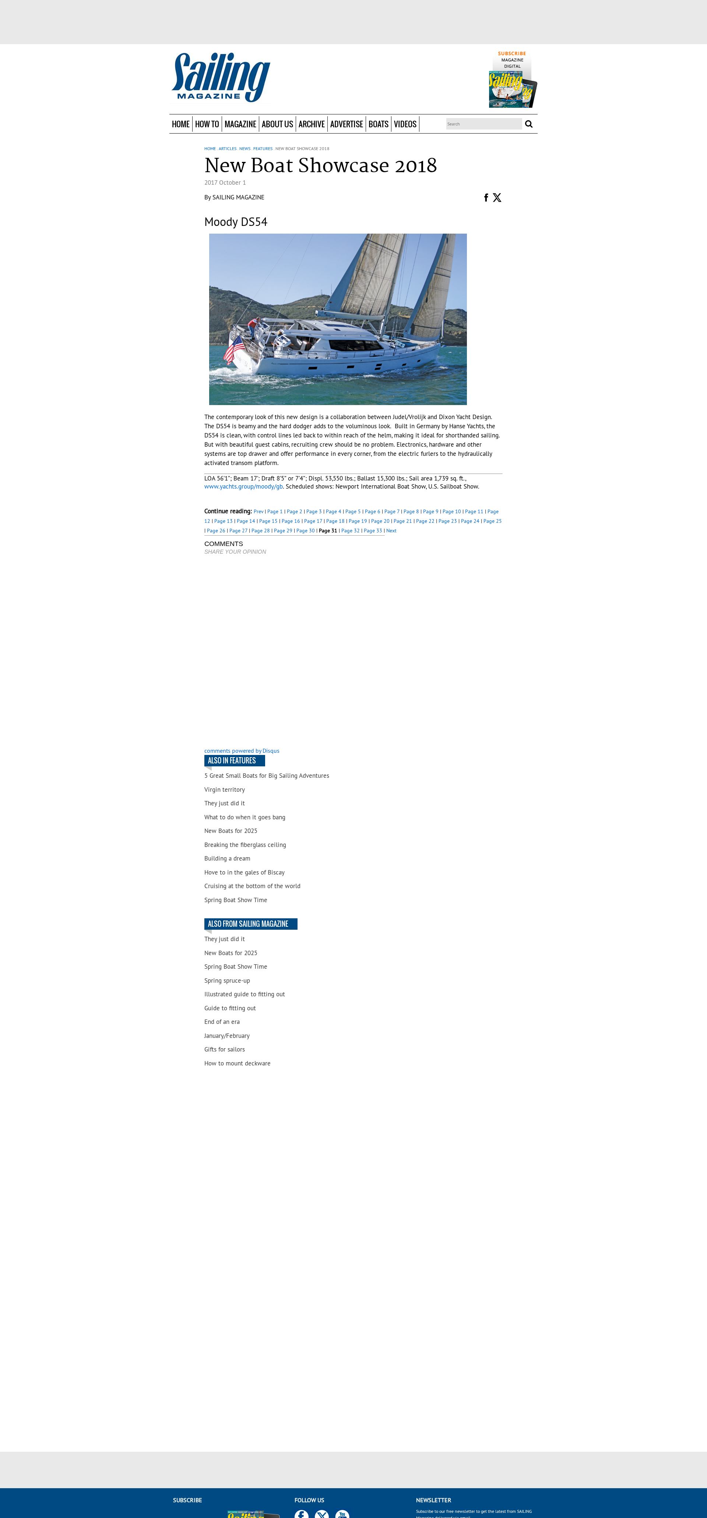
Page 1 (275, 511)
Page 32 (350, 530)
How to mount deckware (237, 1063)
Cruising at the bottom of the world (252, 886)
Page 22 (425, 521)
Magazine (240, 124)
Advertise (346, 124)
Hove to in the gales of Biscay (244, 872)
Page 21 (403, 521)
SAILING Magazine (238, 197)
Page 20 (380, 521)
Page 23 (448, 521)
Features (262, 148)
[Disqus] (294, 652)
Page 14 (246, 521)
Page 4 (333, 511)
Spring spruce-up (227, 980)
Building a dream (227, 858)
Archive (312, 124)
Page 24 (470, 521)
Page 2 (294, 511)
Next (391, 530)
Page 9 (431, 511)
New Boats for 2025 (230, 831)
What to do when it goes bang (244, 817)
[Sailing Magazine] (220, 78)
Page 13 (223, 521)
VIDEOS (405, 124)
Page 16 (291, 521)
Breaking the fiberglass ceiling (245, 845)
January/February (227, 1036)
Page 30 (305, 530)
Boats (378, 124)
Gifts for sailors (224, 1049)
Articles (227, 148)
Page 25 (492, 521)
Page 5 (353, 511)
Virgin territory (224, 789)
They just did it (224, 803)
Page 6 (372, 511)
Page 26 (216, 530)
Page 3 (314, 511)
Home (181, 124)
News (244, 148)
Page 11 (474, 511)
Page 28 (261, 530)
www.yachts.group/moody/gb (243, 486)
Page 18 (335, 521)
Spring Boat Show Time (235, 900)
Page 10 (452, 511)
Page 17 (313, 521)
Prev (258, 511)
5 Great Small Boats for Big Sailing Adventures (266, 776)
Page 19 (358, 521)
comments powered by (241, 750)
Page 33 (373, 530)
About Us (277, 124)
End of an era (222, 1022)
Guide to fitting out (230, 1008)
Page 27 (238, 530)
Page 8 (411, 511)
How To (207, 124)
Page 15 (268, 521)
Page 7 (392, 511)
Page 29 (283, 530)
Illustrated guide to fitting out (244, 994)
